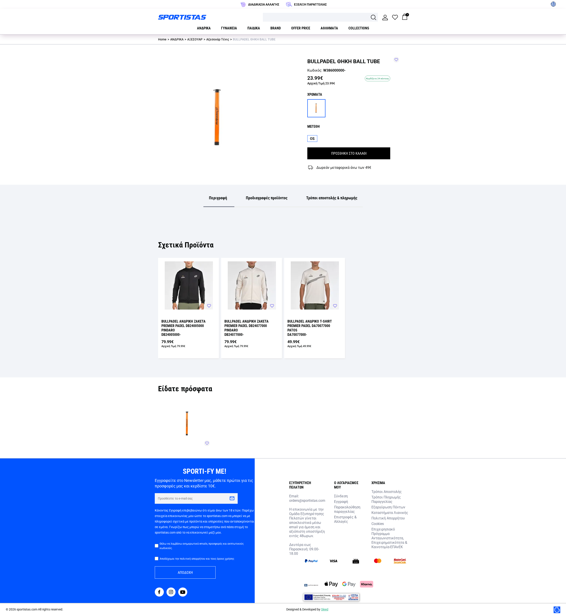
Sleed (324, 609)
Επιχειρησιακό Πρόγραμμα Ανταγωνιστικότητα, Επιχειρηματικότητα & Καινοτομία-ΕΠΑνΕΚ (389, 538)
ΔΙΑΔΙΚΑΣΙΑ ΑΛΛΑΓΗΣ (263, 4)
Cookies (377, 523)
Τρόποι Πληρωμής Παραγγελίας (386, 499)
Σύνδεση (341, 496)
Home (162, 39)
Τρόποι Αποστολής (386, 491)
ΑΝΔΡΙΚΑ (177, 39)
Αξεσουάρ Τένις (217, 39)
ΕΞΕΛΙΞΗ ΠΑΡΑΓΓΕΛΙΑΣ (310, 4)
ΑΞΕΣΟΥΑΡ (195, 39)
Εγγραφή (341, 501)
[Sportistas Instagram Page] (171, 592)
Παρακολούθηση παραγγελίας (347, 509)
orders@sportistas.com (307, 500)
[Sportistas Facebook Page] (159, 592)
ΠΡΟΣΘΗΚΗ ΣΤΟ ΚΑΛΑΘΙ (349, 153)
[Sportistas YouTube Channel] (182, 592)
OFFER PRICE (300, 28)
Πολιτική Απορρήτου (388, 518)
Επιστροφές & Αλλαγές (345, 519)
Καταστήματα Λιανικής (389, 512)
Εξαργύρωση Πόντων (388, 507)
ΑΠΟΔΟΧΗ (185, 572)
